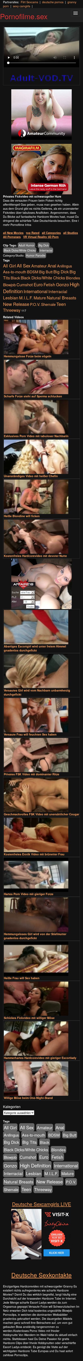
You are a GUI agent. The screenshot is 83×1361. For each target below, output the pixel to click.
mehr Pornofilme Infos (17, 225)
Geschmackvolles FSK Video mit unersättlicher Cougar (41, 814)
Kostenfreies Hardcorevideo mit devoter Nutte (35, 556)
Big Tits (29, 1142)
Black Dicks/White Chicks (20, 250)
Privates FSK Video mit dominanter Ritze (31, 774)
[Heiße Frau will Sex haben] (41, 959)
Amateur (39, 266)
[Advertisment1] (41, 114)
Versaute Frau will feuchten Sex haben (30, 734)
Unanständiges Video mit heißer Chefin (31, 476)
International (36, 291)
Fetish (49, 284)
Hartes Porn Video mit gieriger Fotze (28, 894)
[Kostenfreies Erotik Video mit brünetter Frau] (41, 835)
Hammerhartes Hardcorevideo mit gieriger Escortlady (40, 1058)
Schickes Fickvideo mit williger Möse (29, 1018)
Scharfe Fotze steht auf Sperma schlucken (33, 396)
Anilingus (64, 265)
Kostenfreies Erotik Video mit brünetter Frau (34, 854)
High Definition (35, 1165)
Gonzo (62, 284)
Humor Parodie (35, 255)
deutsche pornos (52, 2)
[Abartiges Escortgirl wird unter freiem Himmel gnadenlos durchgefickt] (41, 627)
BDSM (32, 271)
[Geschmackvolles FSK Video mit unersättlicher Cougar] (41, 795)
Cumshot (25, 284)
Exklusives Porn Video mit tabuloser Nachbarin (36, 436)
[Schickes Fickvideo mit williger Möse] (41, 999)
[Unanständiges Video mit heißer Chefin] (41, 457)
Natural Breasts (61, 298)
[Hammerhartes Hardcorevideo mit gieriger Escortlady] (41, 1038)
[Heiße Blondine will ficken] (41, 497)
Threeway (12, 310)
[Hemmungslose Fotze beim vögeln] (41, 337)
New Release (16, 304)
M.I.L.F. (26, 298)
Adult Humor (26, 245)
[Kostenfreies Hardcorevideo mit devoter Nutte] (41, 537)
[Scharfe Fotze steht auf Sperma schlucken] (41, 377)
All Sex (23, 265)
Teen (61, 304)
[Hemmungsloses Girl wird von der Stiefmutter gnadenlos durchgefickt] (41, 915)
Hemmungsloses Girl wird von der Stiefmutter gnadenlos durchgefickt (35, 936)
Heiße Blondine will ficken (22, 516)
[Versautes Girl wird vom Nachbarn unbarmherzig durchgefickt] (41, 671)
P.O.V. (35, 304)
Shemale (48, 304)
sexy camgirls (21, 6)
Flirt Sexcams (29, 2)
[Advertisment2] (41, 169)
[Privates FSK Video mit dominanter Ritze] (41, 755)
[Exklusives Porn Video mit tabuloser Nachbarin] (41, 417)
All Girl (9, 265)
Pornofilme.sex (24, 16)
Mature (40, 298)
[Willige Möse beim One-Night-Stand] (41, 1078)
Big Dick (43, 245)
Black (15, 277)
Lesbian (10, 298)
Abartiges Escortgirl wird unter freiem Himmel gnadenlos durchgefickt (35, 648)
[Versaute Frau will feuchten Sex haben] (41, 715)
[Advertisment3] (41, 584)
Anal (52, 265)
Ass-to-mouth (14, 271)
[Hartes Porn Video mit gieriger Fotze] (41, 875)
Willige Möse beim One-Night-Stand (28, 1098)
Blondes (73, 277)
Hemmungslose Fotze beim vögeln (27, 356)
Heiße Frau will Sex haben (21, 978)
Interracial (46, 250)
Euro (38, 284)
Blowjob (9, 284)
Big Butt (46, 271)
